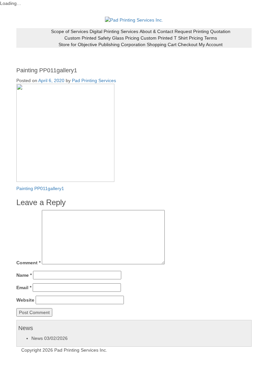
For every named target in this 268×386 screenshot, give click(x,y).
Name (24, 275)
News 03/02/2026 (49, 338)
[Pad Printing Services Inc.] (134, 19)
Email (23, 287)
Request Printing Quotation (202, 31)
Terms (210, 38)
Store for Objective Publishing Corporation (102, 44)
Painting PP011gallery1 (40, 188)
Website (25, 300)
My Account (211, 44)
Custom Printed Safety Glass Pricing (101, 38)
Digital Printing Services (114, 31)
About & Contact (156, 31)
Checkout (187, 44)
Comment (28, 262)
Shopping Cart (161, 44)
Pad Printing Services (94, 80)
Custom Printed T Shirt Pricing (172, 38)
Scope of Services (69, 31)
